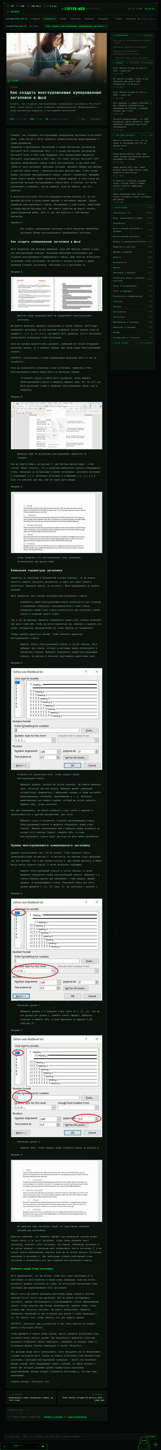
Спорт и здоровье (132, 291)
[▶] (4, 1446)
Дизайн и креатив (132, 252)
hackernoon (132, 317)
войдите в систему (53, 1417)
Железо (132, 267)
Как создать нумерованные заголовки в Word (132, 41)
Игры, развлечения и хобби (132, 218)
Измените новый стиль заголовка (131, 58)
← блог (82, 119)
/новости (49, 19)
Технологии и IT (132, 213)
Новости (132, 257)
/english (89, 19)
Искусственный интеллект (132, 236)
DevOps (132, 332)
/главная (35, 19)
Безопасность (132, 262)
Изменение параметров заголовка (129, 47)
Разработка (132, 223)
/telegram (102, 19)
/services (75, 19)
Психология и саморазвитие (132, 296)
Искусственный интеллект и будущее (132, 230)
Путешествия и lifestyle (132, 337)
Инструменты (132, 312)
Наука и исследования (132, 286)
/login (118, 19)
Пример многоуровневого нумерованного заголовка (126, 52)
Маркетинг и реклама (132, 327)
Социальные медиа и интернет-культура (132, 279)
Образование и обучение (132, 322)
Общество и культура (132, 247)
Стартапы (132, 301)
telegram (150, 1437)
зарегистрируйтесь (77, 1417)
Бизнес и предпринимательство (132, 241)
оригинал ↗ (96, 119)
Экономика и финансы (132, 272)
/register (131, 19)
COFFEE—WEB (75, 9)
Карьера (132, 306)
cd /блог (34, 26)
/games (63, 19)
